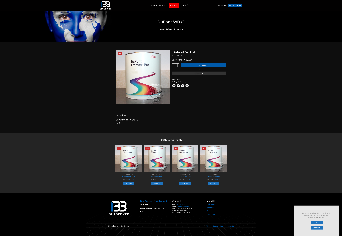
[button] (184, 6)
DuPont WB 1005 (128, 176)
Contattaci (230, 226)
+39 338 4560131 (181, 204)
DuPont (169, 29)
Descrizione (122, 115)
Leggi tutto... (317, 227)
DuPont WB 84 (156, 176)
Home (161, 29)
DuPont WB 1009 (185, 176)
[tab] (122, 115)
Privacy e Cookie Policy (214, 226)
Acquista (128, 183)
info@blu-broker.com (185, 206)
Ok (317, 222)
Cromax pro (178, 29)
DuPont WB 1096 (213, 176)
